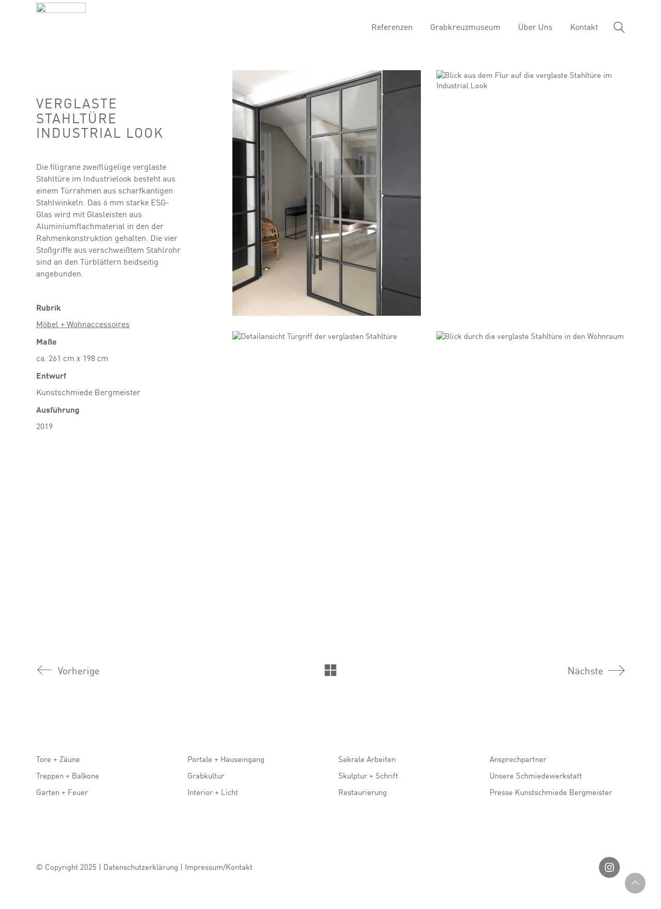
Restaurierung (362, 792)
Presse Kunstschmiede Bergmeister (551, 792)
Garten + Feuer (62, 792)
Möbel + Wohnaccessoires (83, 324)
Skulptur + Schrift (368, 775)
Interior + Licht (212, 792)
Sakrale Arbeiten (367, 759)
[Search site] (619, 29)
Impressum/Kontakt (219, 866)
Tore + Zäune (58, 759)
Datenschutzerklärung (140, 866)
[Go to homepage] (61, 27)
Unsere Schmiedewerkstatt (536, 775)
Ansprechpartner (518, 759)
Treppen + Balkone (67, 775)
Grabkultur (205, 775)
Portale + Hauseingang (225, 759)
